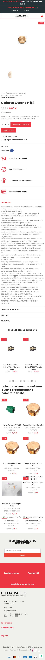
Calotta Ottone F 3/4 (33, 521)
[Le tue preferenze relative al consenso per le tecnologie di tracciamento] (41, 656)
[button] (10, 381)
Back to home (39, 95)
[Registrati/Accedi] (37, 15)
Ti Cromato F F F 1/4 (11, 521)
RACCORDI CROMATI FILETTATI (11, 524)
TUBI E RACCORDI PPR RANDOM (12, 429)
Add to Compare (10, 136)
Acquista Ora (8, 130)
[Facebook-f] (3, 641)
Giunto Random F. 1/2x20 (12, 425)
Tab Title (4, 315)
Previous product (36, 95)
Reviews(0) (5, 321)
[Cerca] (7, 15)
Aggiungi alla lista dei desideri (14, 140)
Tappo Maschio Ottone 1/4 (12, 464)
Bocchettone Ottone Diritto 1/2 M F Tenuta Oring (11, 367)
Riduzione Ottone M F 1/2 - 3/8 (33, 483)
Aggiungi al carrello (21, 124)
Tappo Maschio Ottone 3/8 (33, 464)
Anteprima (16, 348)
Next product (42, 95)
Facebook (12, 150)
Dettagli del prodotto (11, 309)
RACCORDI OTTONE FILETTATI (33, 429)
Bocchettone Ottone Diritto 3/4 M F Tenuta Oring (33, 367)
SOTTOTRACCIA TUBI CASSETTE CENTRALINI (12, 510)
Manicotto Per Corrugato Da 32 (11, 505)
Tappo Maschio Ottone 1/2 (33, 425)
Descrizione (6, 203)
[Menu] (2, 15)
